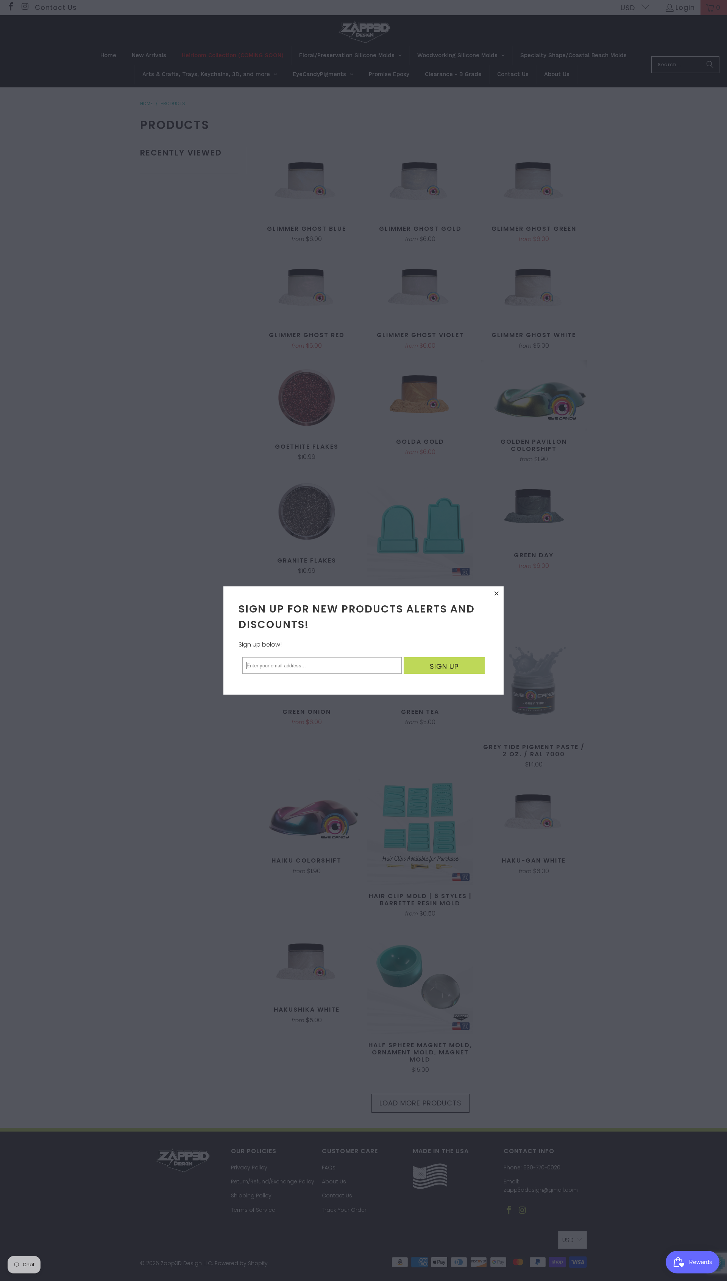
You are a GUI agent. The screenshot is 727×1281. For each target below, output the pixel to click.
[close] (497, 593)
